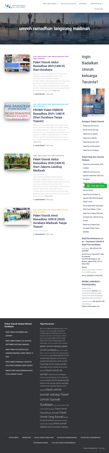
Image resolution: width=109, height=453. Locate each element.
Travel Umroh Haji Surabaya (48, 377)
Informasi (82, 3)
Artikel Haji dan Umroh (91, 126)
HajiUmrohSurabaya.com (91, 306)
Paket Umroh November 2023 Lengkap (17, 334)
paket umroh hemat (47, 331)
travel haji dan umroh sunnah (56, 361)
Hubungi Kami (98, 9)
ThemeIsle (101, 448)
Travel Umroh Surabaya (59, 405)
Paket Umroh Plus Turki (91, 142)
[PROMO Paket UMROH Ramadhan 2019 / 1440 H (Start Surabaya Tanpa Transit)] (17, 110)
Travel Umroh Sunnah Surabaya (54, 399)
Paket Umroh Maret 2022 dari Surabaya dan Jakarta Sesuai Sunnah (93, 217)
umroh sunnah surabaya (58, 427)
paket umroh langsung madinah (57, 335)
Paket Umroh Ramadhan (55, 56)
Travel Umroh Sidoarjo (48, 386)
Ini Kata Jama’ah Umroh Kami (44, 437)
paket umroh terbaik (62, 350)
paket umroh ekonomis (53, 328)
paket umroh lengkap (45, 338)
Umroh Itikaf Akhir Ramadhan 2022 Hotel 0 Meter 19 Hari (19, 372)
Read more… (56, 90)
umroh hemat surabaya (60, 420)
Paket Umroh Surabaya (91, 150)
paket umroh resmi (49, 343)
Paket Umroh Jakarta (90, 134)
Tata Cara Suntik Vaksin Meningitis (64, 443)
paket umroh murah (58, 338)
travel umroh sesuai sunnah (57, 380)
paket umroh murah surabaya (48, 340)
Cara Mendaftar (96, 3)
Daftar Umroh (14, 437)
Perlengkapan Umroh (41, 443)
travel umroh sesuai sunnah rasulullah (54, 383)
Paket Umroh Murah (40, 56)
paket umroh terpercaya (58, 353)
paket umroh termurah (46, 353)
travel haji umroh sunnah (49, 367)
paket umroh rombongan (61, 343)
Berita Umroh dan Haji (90, 130)
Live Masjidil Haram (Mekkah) (90, 437)
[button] (96, 186)
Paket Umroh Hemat (49, 3)
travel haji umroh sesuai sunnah (53, 364)
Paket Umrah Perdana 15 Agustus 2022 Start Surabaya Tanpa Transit (93, 198)
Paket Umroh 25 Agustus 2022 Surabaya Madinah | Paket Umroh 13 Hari (19, 353)
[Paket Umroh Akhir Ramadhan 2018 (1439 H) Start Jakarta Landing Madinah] (17, 162)
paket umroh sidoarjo (50, 346)
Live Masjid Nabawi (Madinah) (67, 437)
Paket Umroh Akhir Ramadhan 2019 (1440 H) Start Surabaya (49, 65)
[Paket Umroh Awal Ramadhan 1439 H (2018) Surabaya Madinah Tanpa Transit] (17, 216)
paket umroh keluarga (52, 333)
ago (49, 94)
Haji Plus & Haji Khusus (68, 3)
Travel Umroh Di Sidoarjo (57, 374)
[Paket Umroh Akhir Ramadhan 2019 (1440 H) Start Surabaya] (17, 63)
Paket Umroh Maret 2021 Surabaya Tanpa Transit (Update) (91, 228)
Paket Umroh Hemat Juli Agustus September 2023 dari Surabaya (93, 175)
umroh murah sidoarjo (46, 424)
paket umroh (43, 328)
